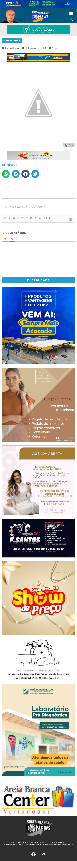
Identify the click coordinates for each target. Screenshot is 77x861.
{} (44, 218)
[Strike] (18, 218)
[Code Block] (35, 218)
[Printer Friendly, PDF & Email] (69, 144)
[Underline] (14, 218)
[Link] (39, 218)
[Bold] (5, 218)
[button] (71, 13)
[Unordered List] (27, 218)
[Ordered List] (22, 218)
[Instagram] (43, 854)
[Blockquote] (31, 218)
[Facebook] (33, 854)
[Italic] (9, 218)
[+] (48, 218)
